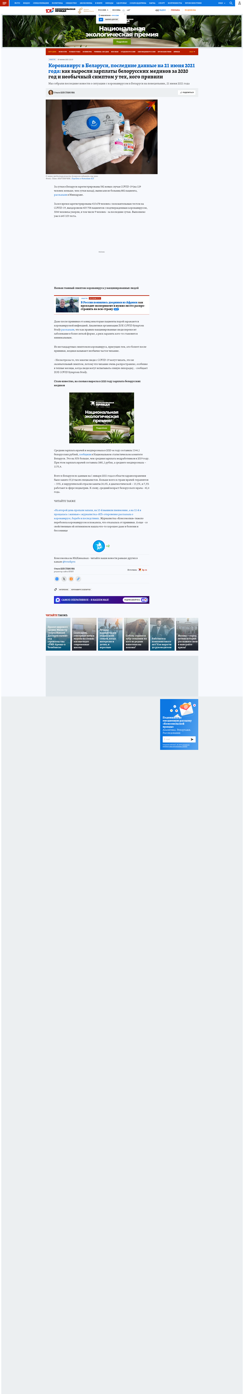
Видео (26, 3)
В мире (98, 3)
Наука (152, 3)
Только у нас (74, 52)
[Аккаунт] (239, 3)
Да (101, 19)
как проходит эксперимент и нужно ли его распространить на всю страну (113, 306)
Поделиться (188, 92)
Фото (17, 3)
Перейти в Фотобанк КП (83, 178)
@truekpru (69, 562)
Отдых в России (128, 52)
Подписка (190, 10)
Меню (4, 3)
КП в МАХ (114, 52)
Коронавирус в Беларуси (80, 589)
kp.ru (144, 570)
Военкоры (87, 52)
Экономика (86, 3)
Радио (162, 10)
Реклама (175, 10)
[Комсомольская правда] (60, 10)
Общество (71, 3)
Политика (57, 3)
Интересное (63, 589)
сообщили (85, 454)
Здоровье (121, 3)
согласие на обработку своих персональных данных (176, 745)
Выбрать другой (111, 19)
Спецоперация (41, 3)
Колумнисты (175, 3)
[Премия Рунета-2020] (84, 10)
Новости (63, 52)
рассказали (60, 195)
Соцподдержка (138, 3)
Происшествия (193, 3)
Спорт (161, 3)
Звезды (109, 3)
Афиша (177, 52)
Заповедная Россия (146, 52)
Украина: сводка (101, 52)
